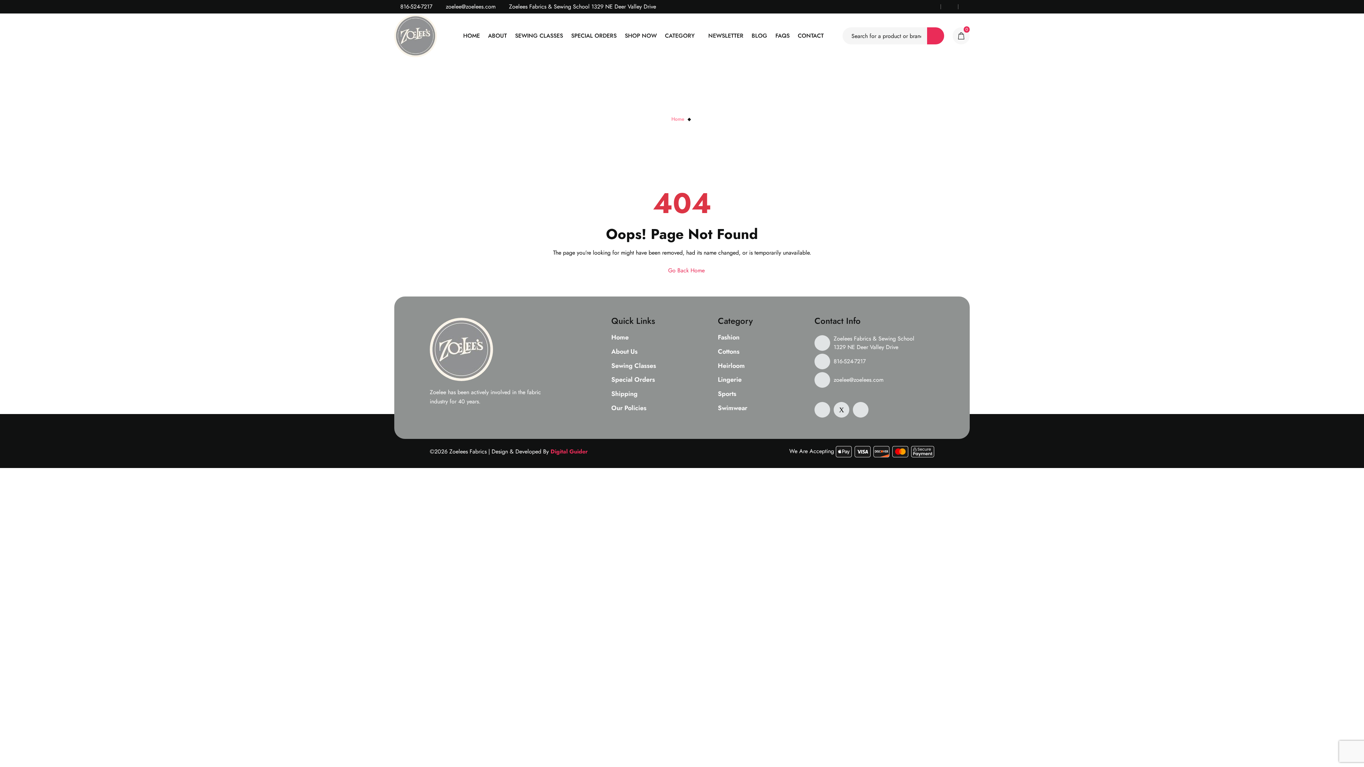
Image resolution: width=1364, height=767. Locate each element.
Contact (811, 36)
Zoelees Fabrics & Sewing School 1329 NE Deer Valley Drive (874, 342)
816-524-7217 (415, 6)
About (497, 36)
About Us (624, 352)
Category (680, 36)
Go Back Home (685, 270)
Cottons (729, 352)
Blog (759, 36)
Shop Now (641, 36)
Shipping (624, 394)
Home (471, 36)
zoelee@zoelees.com (470, 6)
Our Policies (628, 408)
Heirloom (731, 366)
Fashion (729, 337)
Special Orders (594, 36)
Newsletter (725, 36)
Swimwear (732, 408)
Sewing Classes (539, 36)
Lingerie (730, 380)
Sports (727, 394)
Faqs (782, 36)
